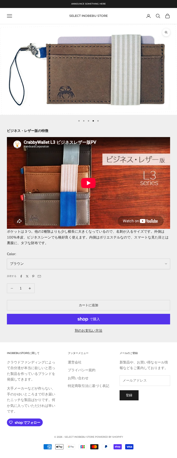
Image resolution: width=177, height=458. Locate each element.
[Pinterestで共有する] (33, 276)
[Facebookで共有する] (21, 276)
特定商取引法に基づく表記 (88, 386)
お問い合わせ (78, 378)
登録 (129, 395)
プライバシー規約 (81, 370)
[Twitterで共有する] (27, 276)
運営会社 (75, 362)
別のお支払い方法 (88, 330)
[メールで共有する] (39, 276)
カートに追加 (88, 305)
